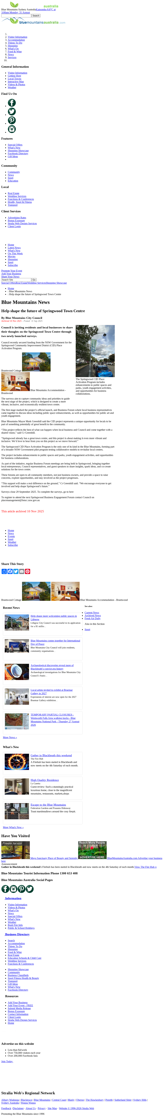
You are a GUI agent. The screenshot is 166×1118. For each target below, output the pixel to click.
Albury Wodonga (10, 1100)
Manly (71, 1100)
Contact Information (18, 1014)
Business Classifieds (18, 975)
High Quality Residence (45, 780)
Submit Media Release (19, 1008)
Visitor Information (17, 37)
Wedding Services (17, 196)
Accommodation (16, 39)
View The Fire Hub (145, 867)
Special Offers (15, 144)
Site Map (52, 1108)
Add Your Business (11, 273)
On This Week (15, 253)
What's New (14, 147)
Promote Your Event (11, 270)
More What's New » (13, 827)
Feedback (6, 1108)
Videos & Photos (16, 84)
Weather (12, 87)
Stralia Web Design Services (22, 223)
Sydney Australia (10, 1102)
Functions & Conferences (21, 199)
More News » (10, 737)
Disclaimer (18, 1108)
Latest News (14, 247)
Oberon (80, 1100)
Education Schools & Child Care (24, 958)
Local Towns (14, 78)
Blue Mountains (42, 1100)
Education (13, 180)
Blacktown (26, 1100)
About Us (31, 1108)
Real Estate (13, 193)
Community (14, 172)
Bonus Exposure (16, 220)
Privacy (42, 1108)
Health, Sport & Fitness (20, 202)
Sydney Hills (140, 1100)
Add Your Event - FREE (20, 1005)
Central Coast (59, 1100)
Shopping (13, 45)
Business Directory (17, 934)
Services (12, 57)
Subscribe (13, 265)
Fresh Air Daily (93, 618)
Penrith (109, 1100)
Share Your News (10, 276)
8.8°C (28, 11)
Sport (10, 177)
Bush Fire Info (15, 925)
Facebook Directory (18, 153)
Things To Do (15, 42)
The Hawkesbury (95, 1100)
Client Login (14, 226)
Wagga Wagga (28, 1102)
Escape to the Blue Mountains (48, 804)
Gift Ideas (13, 156)
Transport (13, 205)
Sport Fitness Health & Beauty (23, 978)
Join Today (7, 1061)
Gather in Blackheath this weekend (51, 755)
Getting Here (14, 75)
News (11, 54)
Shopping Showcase (18, 150)
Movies (11, 256)
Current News (92, 612)
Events (11, 536)
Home (11, 244)
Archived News (93, 615)
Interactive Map (16, 81)
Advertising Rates (17, 217)
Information (12, 898)
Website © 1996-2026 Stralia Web (76, 1108)
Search (11, 940)
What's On (13, 48)
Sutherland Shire (122, 1100)
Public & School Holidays (21, 928)
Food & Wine (15, 51)
